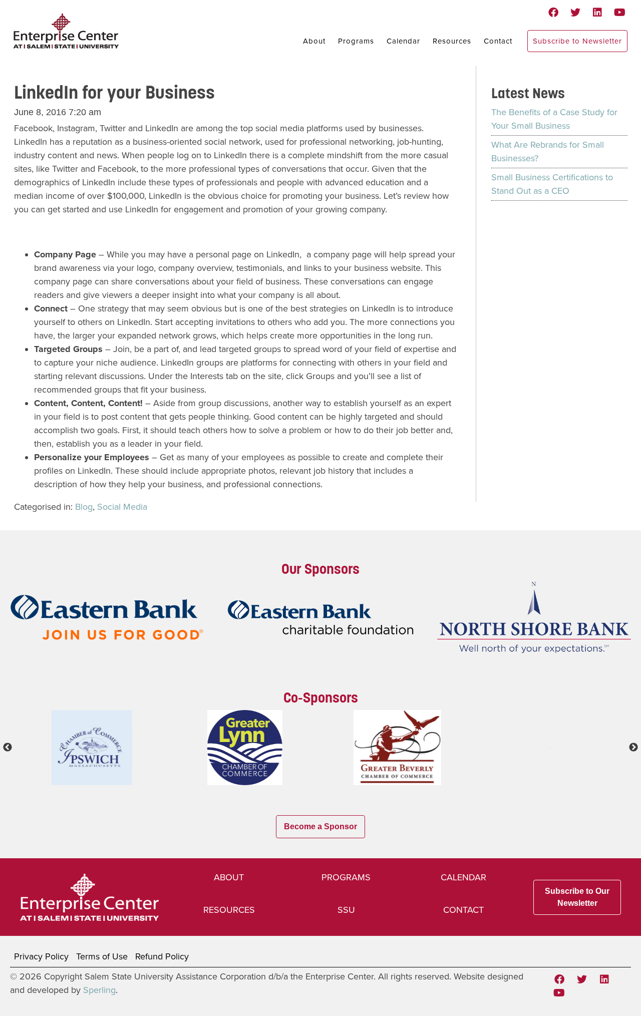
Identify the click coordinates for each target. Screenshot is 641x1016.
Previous (8, 748)
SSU (346, 909)
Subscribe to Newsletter (577, 41)
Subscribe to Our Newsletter (577, 897)
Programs (356, 41)
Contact (498, 41)
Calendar (403, 41)
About (314, 41)
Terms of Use (102, 956)
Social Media (122, 506)
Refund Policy (162, 956)
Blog (84, 506)
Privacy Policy (41, 956)
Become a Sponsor (320, 826)
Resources (452, 41)
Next (633, 748)
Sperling (99, 989)
